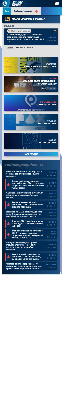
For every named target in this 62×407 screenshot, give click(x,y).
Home (10, 47)
